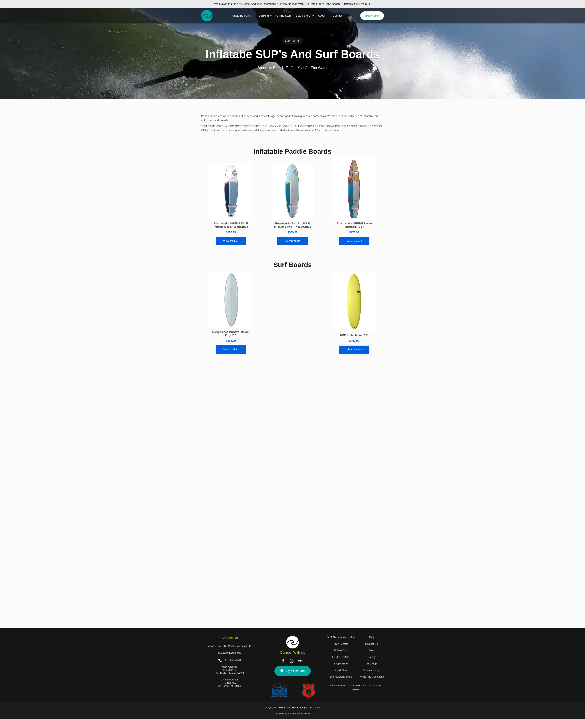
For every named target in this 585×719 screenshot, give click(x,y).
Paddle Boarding (241, 15)
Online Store (284, 15)
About (321, 15)
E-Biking (264, 15)
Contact (337, 15)
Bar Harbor (371, 685)
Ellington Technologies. (299, 713)
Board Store (303, 15)
